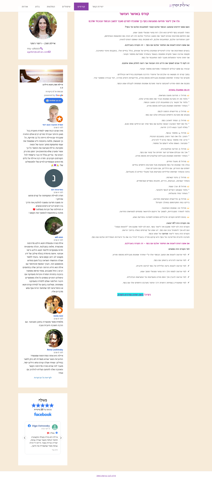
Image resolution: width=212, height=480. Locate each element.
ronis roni (58, 315)
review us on (55, 100)
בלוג (37, 6)
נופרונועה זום (57, 189)
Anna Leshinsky (55, 349)
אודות (25, 6)
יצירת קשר (97, 6)
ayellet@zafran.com (37, 52)
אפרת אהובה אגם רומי (52, 124)
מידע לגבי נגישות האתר (106, 475)
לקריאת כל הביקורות (42, 377)
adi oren (59, 237)
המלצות (51, 6)
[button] (61, 438)
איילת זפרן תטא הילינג (53, 84)
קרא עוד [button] (55, 450)
